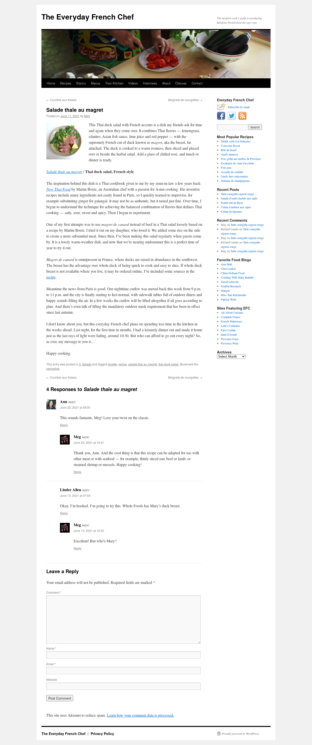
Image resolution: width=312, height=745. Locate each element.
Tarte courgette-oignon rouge (237, 194)
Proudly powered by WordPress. (241, 733)
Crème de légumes (231, 211)
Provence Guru (229, 339)
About (166, 83)
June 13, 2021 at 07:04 (75, 495)
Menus (95, 83)
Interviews (150, 83)
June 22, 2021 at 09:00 (75, 407)
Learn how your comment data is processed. (140, 715)
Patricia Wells (228, 299)
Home (51, 83)
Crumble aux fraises (61, 100)
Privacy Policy (102, 733)
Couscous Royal (230, 145)
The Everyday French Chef (87, 16)
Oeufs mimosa (229, 154)
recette (112, 364)
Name (51, 648)
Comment (53, 592)
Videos (133, 83)
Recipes (65, 83)
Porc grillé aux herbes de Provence (241, 159)
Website (51, 679)
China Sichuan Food (232, 273)
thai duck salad (168, 364)
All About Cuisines (232, 312)
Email (51, 664)
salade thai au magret (142, 364)
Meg (87, 116)
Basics (81, 83)
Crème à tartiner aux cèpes (236, 207)
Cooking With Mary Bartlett (237, 277)
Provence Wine (229, 343)
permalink (52, 368)
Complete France (230, 317)
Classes (181, 83)
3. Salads (85, 364)
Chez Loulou (228, 268)
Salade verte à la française (235, 141)
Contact (197, 83)
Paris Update (228, 330)
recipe (51, 276)
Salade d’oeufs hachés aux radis (239, 198)
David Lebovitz (230, 282)
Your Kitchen (114, 83)
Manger (225, 290)
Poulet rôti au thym (232, 203)
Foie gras (226, 167)
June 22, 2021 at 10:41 (89, 442)
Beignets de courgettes (185, 100)
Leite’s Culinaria (230, 326)
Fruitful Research (231, 286)
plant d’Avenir (229, 334)
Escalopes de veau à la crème (237, 163)
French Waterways (231, 321)
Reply (64, 425)
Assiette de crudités (232, 172)
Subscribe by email (239, 107)
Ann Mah (226, 264)
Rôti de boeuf (228, 150)
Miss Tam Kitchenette (233, 295)
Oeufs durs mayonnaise (234, 176)
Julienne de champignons (235, 181)
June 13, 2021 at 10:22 (89, 530)
